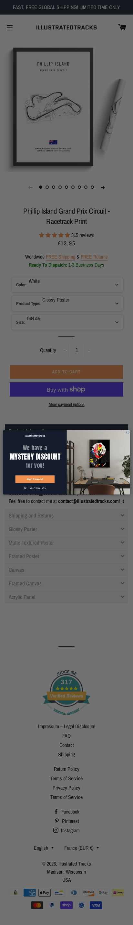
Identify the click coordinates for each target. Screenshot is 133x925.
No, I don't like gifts (35, 488)
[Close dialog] (127, 432)
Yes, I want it (35, 479)
